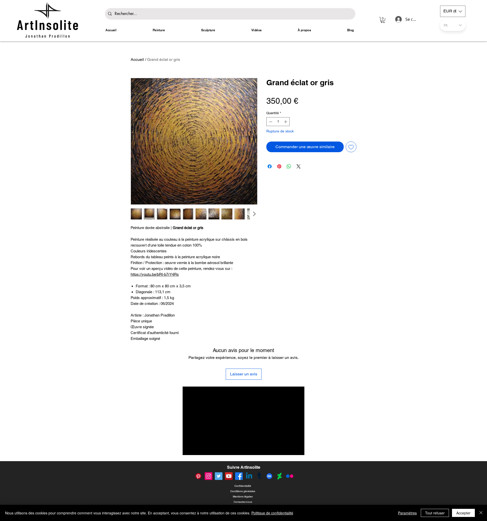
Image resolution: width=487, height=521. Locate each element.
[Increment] (286, 121)
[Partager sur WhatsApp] (289, 166)
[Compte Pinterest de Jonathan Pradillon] (198, 476)
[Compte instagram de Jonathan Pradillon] (208, 476)
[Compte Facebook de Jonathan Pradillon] (239, 476)
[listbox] (452, 11)
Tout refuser (435, 512)
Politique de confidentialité (272, 512)
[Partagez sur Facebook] (270, 166)
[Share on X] (298, 166)
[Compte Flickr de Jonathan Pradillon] (289, 476)
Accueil (137, 59)
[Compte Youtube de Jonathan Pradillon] (229, 476)
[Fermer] (481, 513)
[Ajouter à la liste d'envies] (351, 147)
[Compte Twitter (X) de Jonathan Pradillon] (218, 476)
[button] (382, 20)
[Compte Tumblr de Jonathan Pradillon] (259, 476)
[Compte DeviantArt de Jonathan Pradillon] (279, 476)
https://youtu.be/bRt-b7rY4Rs (155, 274)
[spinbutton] (278, 121)
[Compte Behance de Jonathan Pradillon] (269, 476)
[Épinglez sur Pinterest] (279, 166)
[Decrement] (270, 121)
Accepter (463, 512)
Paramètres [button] (407, 512)
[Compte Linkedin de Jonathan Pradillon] (249, 476)
